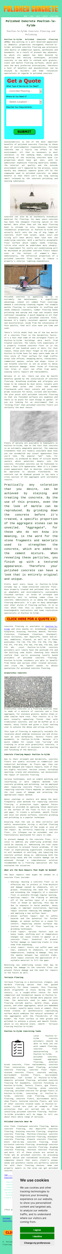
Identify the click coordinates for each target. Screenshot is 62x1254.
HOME (25, 16)
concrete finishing (43, 1083)
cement (20, 553)
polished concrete (21, 47)
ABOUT (38, 16)
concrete (39, 658)
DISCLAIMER (54, 16)
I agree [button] (37, 1229)
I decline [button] (37, 1236)
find (12, 1126)
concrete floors (25, 1099)
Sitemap (6, 1218)
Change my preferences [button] (37, 1242)
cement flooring (48, 1046)
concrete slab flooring (29, 1096)
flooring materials (38, 163)
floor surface (12, 243)
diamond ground (32, 474)
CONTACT (45, 16)
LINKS (32, 16)
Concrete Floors (11, 1221)
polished (31, 405)
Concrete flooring (14, 626)
